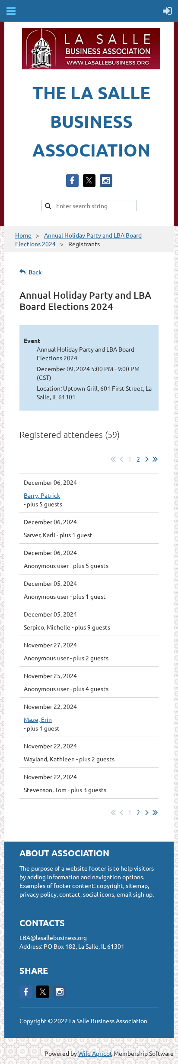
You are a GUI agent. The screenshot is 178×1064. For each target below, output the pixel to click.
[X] (89, 180)
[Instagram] (106, 180)
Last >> (155, 459)
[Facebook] (72, 180)
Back (35, 272)
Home (23, 235)
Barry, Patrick (42, 495)
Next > (146, 459)
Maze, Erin (38, 719)
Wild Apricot (95, 1053)
